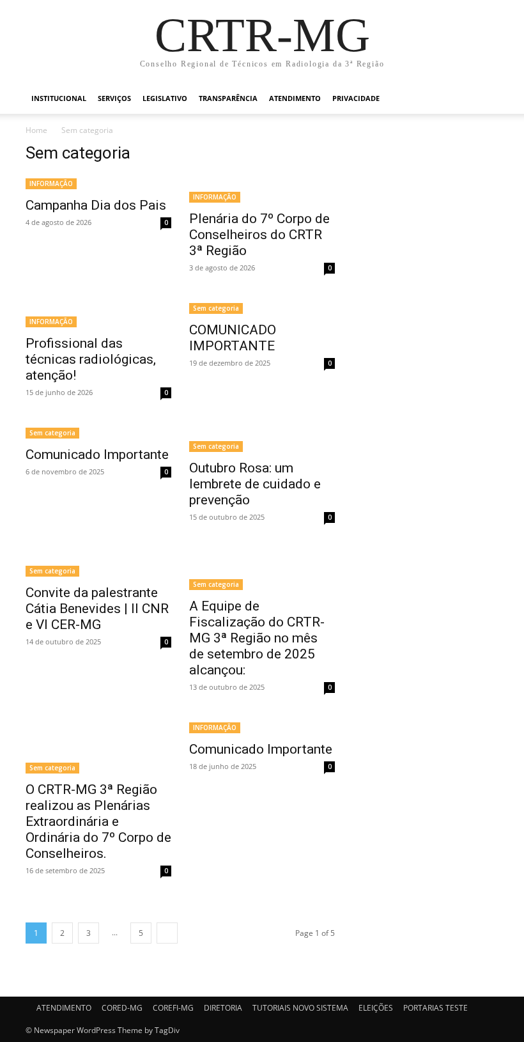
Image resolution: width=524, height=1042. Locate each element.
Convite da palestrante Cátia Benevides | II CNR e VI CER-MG (97, 608)
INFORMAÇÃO (51, 183)
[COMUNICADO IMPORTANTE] (262, 307)
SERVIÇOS (114, 98)
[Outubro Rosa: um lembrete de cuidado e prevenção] (262, 438)
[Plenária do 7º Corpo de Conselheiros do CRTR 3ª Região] (262, 189)
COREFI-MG (173, 1007)
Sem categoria (216, 308)
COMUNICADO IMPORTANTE (232, 338)
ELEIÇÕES (375, 1007)
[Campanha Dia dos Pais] (98, 182)
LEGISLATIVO (165, 98)
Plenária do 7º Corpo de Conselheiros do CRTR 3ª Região (259, 234)
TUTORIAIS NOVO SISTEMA (300, 1007)
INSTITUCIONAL (58, 98)
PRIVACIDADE (356, 98)
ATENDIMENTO (295, 98)
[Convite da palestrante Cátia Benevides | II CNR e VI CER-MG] (98, 563)
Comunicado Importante (97, 454)
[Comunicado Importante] (98, 432)
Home (36, 130)
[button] (483, 99)
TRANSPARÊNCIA (228, 98)
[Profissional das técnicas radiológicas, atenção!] (98, 313)
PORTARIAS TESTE (435, 1007)
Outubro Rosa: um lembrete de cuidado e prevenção (255, 484)
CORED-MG (122, 1007)
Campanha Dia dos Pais (96, 205)
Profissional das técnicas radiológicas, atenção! (91, 359)
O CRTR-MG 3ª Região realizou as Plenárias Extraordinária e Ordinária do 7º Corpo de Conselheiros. (98, 821)
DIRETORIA (223, 1007)
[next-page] (167, 933)
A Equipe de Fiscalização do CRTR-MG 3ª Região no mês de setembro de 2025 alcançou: (257, 638)
